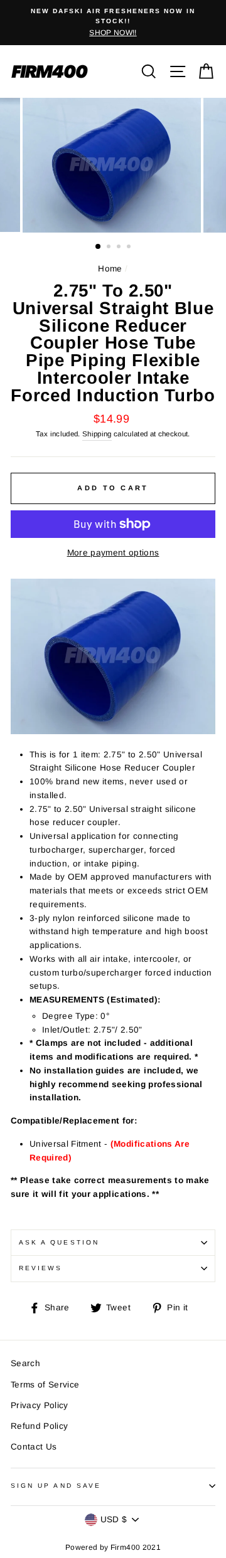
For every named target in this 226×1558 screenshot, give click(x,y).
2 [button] (110, 248)
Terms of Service (45, 1384)
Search (25, 1363)
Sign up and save (56, 1485)
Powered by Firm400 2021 (113, 1547)
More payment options (113, 552)
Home (110, 268)
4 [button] (130, 248)
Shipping (97, 434)
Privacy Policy (39, 1405)
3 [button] (120, 248)
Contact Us (33, 1446)
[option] (113, 22)
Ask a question (59, 1242)
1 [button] (98, 247)
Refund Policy (39, 1426)
